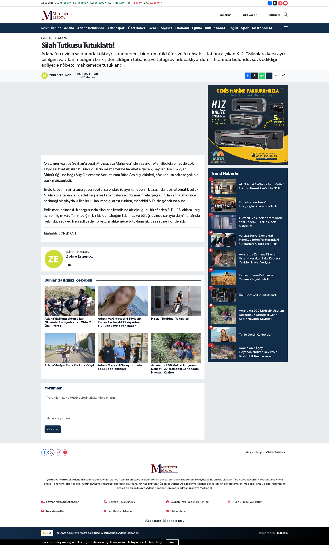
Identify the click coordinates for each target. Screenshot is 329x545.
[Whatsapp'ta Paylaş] (262, 76)
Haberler (47, 38)
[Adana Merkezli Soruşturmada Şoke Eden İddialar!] (123, 347)
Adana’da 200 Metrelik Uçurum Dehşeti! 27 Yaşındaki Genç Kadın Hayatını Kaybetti (175, 369)
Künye (249, 452)
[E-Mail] (69, 265)
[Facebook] (44, 452)
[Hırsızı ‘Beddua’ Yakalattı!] (176, 301)
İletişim (260, 452)
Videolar (274, 15)
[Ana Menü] (286, 28)
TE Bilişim (282, 532)
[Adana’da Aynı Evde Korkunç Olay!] (70, 347)
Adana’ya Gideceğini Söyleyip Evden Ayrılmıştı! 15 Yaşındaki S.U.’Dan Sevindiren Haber (119, 322)
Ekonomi (182, 28)
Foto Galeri (249, 15)
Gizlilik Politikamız (277, 452)
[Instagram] (58, 452)
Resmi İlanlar (51, 28)
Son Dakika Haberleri (120, 511)
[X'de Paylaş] (254, 76)
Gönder (52, 429)
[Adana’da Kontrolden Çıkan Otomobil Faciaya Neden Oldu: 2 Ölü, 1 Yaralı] (70, 301)
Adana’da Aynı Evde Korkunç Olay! (69, 365)
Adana (69, 28)
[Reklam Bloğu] (248, 124)
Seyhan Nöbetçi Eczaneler (62, 501)
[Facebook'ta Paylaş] (248, 76)
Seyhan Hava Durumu (122, 501)
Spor (245, 28)
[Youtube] (65, 452)
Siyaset (166, 28)
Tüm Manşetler (55, 511)
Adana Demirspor (90, 28)
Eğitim (197, 28)
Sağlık (233, 28)
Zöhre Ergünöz (79, 256)
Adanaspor (116, 28)
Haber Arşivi (178, 511)
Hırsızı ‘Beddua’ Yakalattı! (170, 318)
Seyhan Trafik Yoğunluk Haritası (190, 501)
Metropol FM (262, 28)
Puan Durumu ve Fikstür (247, 501)
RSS (49, 532)
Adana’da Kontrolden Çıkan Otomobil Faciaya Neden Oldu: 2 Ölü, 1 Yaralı (68, 322)
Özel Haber (136, 28)
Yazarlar (225, 15)
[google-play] (174, 521)
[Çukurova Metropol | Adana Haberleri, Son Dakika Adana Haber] (56, 15)
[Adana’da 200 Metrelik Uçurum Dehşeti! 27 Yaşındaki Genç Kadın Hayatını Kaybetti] (176, 347)
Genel (153, 28)
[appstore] (153, 521)
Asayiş (62, 38)
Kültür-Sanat (215, 28)
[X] (51, 452)
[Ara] (286, 15)
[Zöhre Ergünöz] (54, 259)
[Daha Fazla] (269, 76)
